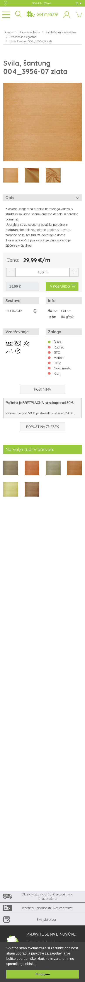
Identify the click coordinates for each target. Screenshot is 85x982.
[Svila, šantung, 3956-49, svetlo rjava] (32, 492)
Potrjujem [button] (43, 974)
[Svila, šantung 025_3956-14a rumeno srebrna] (53, 470)
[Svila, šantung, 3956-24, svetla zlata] (10, 492)
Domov (8, 32)
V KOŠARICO (60, 286)
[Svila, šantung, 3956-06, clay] (10, 470)
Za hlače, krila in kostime (61, 32)
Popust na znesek (42, 426)
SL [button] (78, 3)
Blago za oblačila (29, 32)
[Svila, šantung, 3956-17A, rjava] (74, 470)
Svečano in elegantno (23, 37)
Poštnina (42, 389)
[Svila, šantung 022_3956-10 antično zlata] (32, 470)
